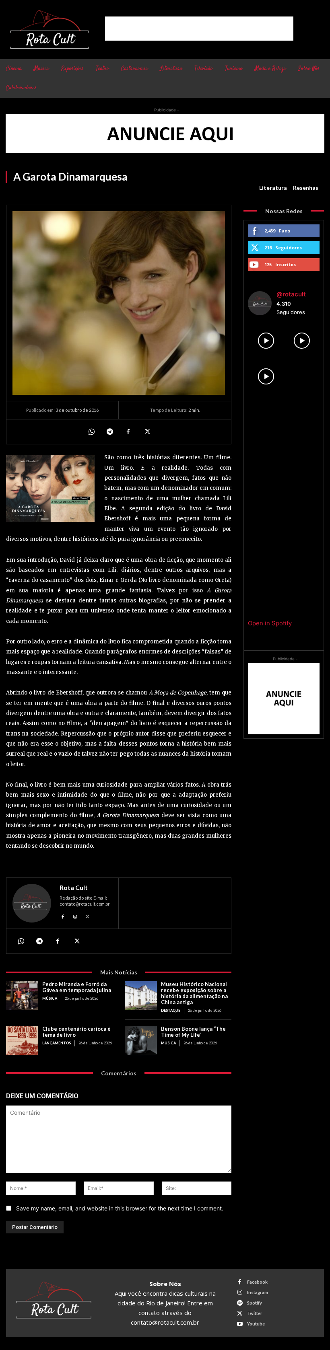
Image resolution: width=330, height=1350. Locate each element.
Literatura (273, 187)
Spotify (254, 1302)
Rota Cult (74, 887)
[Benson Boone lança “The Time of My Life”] (141, 1040)
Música (49, 998)
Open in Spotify (270, 623)
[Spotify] (240, 1303)
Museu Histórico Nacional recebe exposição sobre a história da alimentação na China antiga (194, 993)
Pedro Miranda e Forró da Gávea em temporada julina (76, 987)
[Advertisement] (199, 28)
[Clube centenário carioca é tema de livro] (22, 1040)
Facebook (257, 1281)
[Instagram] (75, 915)
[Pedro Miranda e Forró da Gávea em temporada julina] (22, 995)
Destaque (170, 1010)
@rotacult (291, 294)
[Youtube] (240, 1324)
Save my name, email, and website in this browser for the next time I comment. (119, 1208)
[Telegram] (109, 431)
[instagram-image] (266, 341)
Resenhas (305, 187)
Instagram (257, 1292)
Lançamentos (56, 1043)
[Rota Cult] (31, 903)
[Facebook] (128, 431)
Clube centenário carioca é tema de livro (76, 1031)
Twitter (254, 1313)
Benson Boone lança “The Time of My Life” (193, 1031)
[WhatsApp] (91, 431)
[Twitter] (146, 431)
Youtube (256, 1323)
